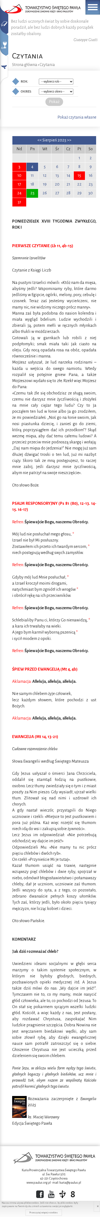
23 (91, 184)
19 (45, 184)
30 (90, 193)
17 (19, 184)
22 (79, 184)
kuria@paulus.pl (70, 1182)
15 (79, 175)
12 (45, 175)
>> (69, 140)
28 (68, 193)
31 (19, 202)
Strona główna (24, 65)
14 (68, 175)
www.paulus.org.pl (38, 1182)
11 (32, 175)
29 (79, 193)
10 (19, 175)
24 (19, 193)
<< (39, 140)
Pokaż (54, 102)
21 (68, 184)
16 (90, 175)
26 (44, 193)
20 (57, 184)
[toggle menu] (92, 7)
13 (57, 175)
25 (32, 193)
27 (57, 193)
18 (32, 184)
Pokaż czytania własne (77, 117)
